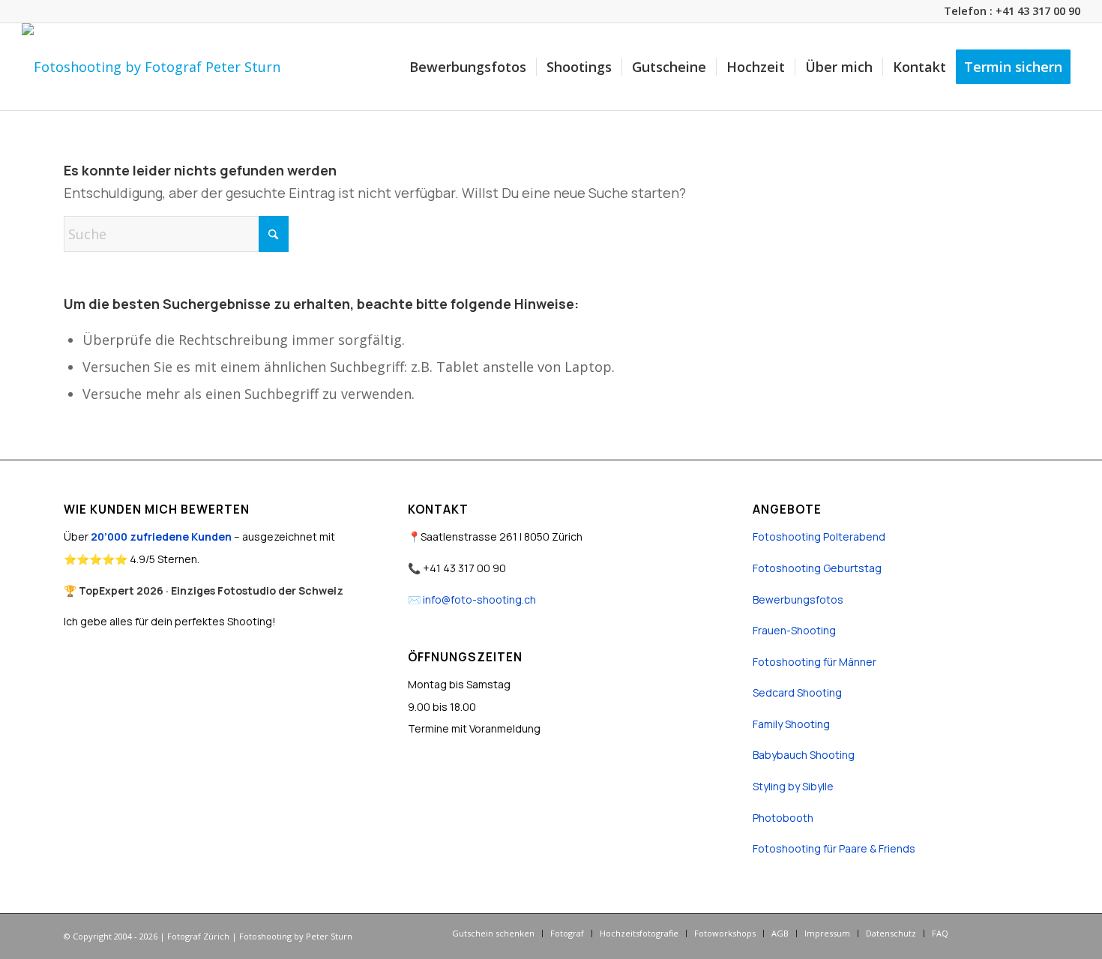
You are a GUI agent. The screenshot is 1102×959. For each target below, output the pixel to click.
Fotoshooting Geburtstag (817, 568)
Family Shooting (791, 724)
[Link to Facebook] (982, 933)
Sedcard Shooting (797, 692)
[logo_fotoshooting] (151, 66)
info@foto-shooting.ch (479, 599)
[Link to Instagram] (1004, 933)
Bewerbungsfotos (798, 599)
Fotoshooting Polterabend (819, 536)
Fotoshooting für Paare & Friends (834, 848)
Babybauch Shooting (804, 755)
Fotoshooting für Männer (814, 662)
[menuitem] (468, 66)
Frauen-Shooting (794, 630)
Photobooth (783, 818)
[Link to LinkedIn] (1027, 933)
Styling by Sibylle (793, 786)
